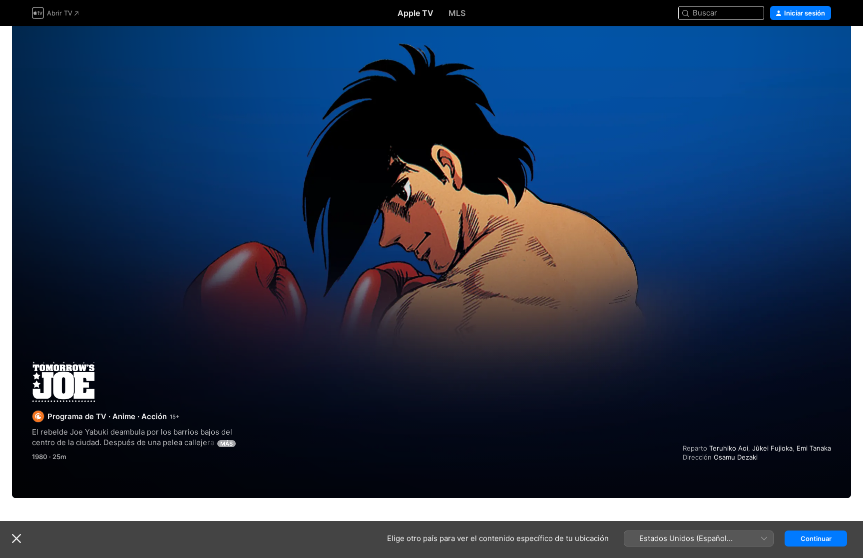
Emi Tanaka (814, 448)
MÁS (226, 443)
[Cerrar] (16, 538)
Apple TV (415, 13)
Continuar (816, 539)
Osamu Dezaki (736, 457)
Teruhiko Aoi (728, 448)
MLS (456, 13)
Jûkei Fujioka (772, 448)
